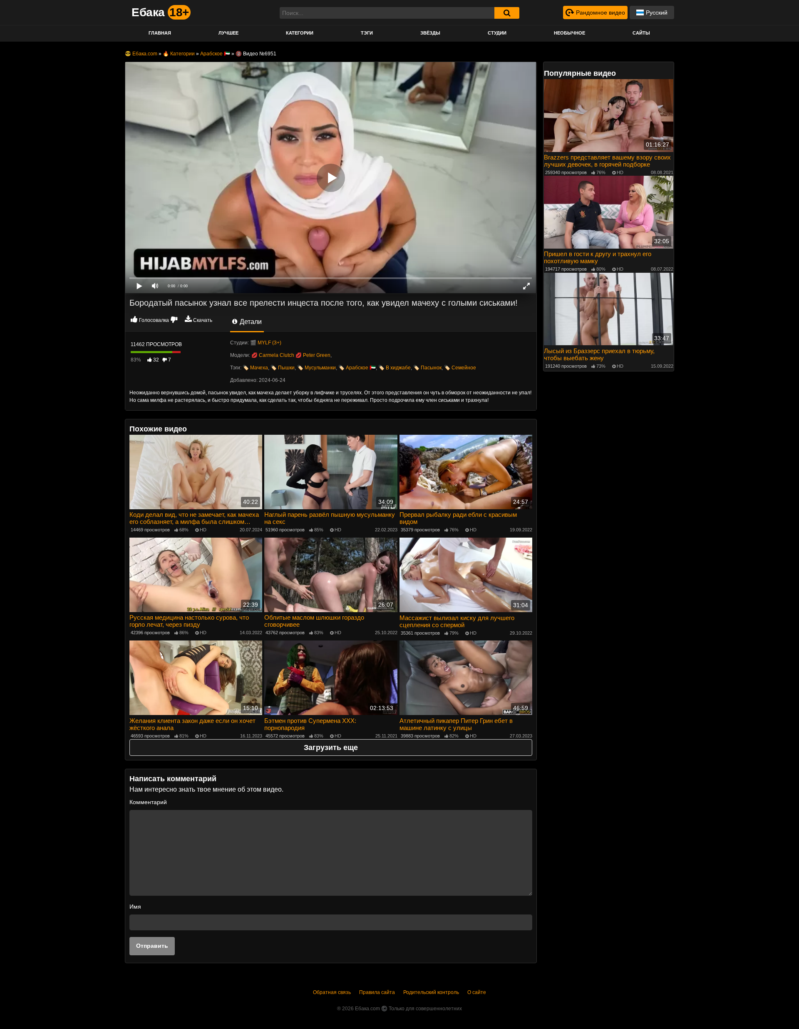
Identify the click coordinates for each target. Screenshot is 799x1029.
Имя (135, 906)
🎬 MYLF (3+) (265, 343)
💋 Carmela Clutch (272, 355)
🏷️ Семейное (460, 368)
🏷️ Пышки (282, 368)
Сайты (641, 32)
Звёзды (430, 32)
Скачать (202, 320)
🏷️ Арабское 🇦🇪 (357, 368)
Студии (497, 32)
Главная (160, 32)
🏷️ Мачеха (255, 368)
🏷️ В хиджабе (394, 368)
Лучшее (228, 32)
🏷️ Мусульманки (316, 368)
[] (506, 13)
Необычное (569, 32)
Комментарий (148, 802)
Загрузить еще (331, 747)
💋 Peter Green (312, 355)
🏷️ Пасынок (427, 368)
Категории (299, 32)
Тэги (367, 32)
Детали (250, 321)
